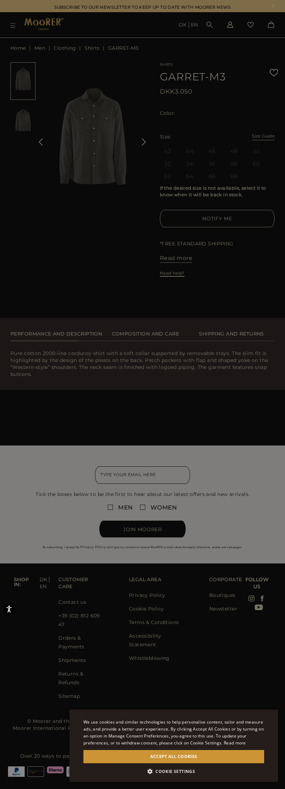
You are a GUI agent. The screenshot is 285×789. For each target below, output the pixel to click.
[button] (173, 771)
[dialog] (142, 394)
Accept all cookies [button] (173, 756)
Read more (235, 743)
